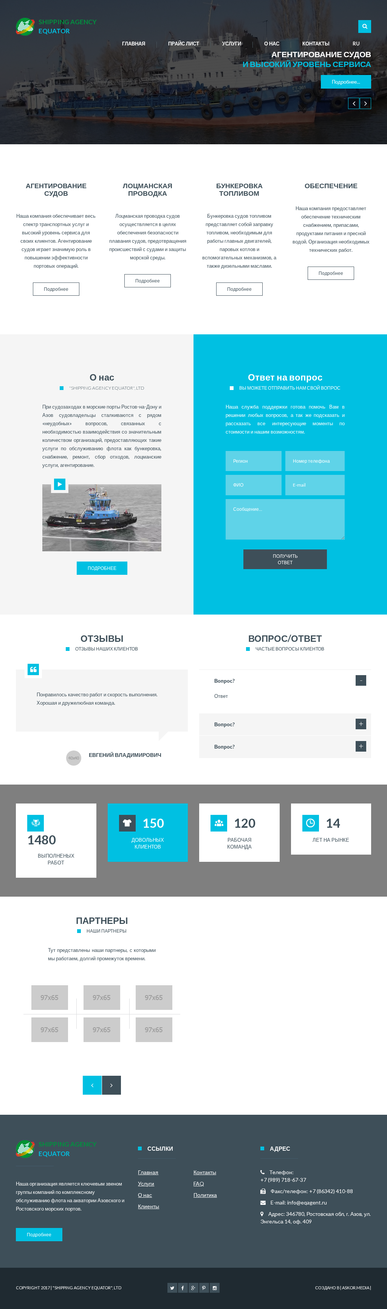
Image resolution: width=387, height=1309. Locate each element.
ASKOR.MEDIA (355, 1287)
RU (356, 44)
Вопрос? (224, 681)
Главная (133, 44)
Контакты (316, 44)
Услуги (231, 44)
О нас (271, 44)
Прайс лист (183, 44)
